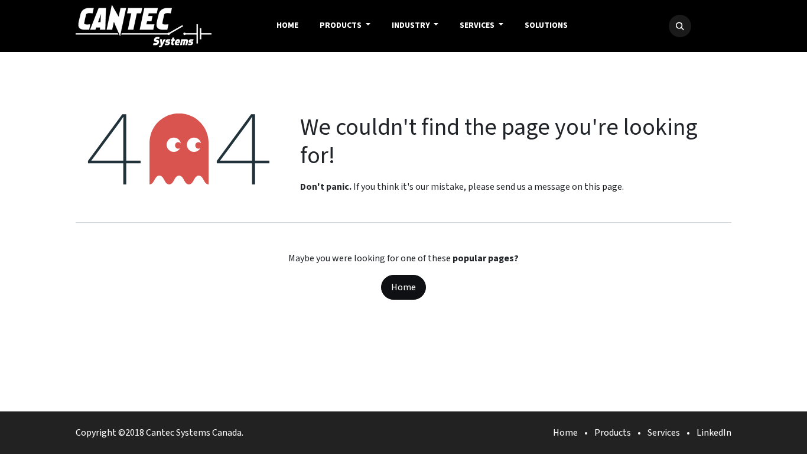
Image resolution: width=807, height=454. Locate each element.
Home (403, 287)
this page (603, 186)
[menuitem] (287, 26)
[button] (680, 26)
